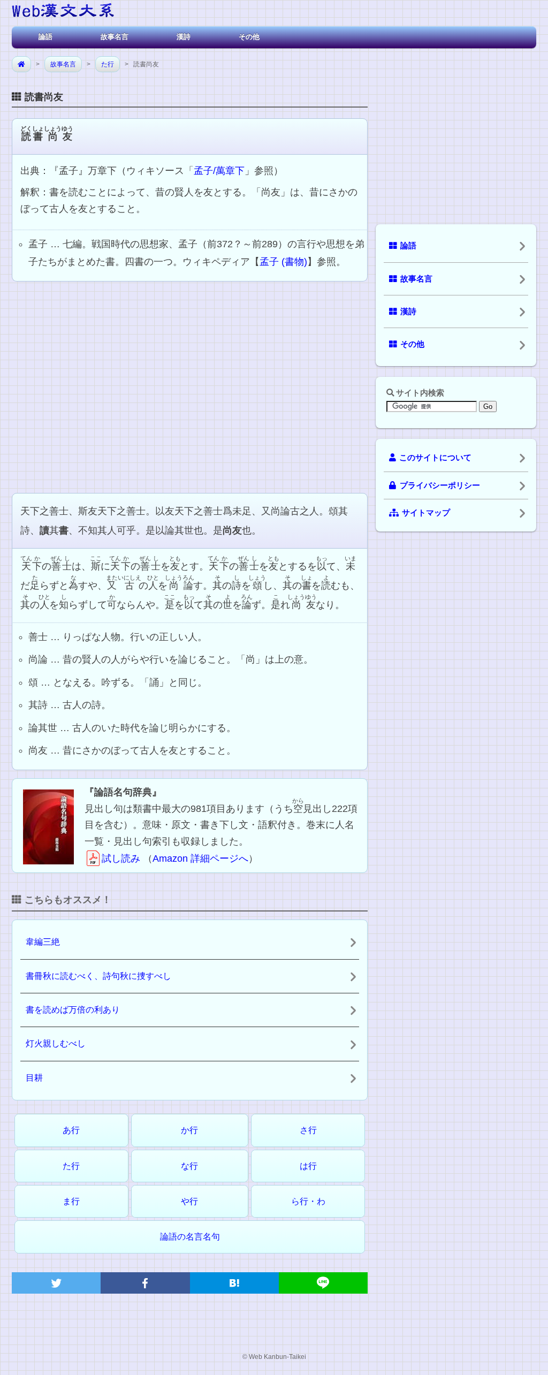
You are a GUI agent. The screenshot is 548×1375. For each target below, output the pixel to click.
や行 (189, 1201)
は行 (308, 1166)
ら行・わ (308, 1201)
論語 (45, 37)
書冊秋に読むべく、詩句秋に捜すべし (98, 976)
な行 (189, 1166)
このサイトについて (435, 457)
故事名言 (114, 37)
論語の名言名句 (190, 1236)
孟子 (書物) (283, 261)
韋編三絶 (43, 941)
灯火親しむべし (56, 1043)
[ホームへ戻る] (63, 12)
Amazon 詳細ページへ (200, 858)
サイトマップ (426, 512)
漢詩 (184, 37)
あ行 (71, 1130)
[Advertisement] (190, 386)
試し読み (121, 858)
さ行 (308, 1130)
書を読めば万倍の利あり (73, 1009)
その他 (249, 37)
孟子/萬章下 (219, 170)
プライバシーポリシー (440, 485)
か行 (189, 1130)
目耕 (34, 1077)
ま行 (71, 1201)
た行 (107, 64)
